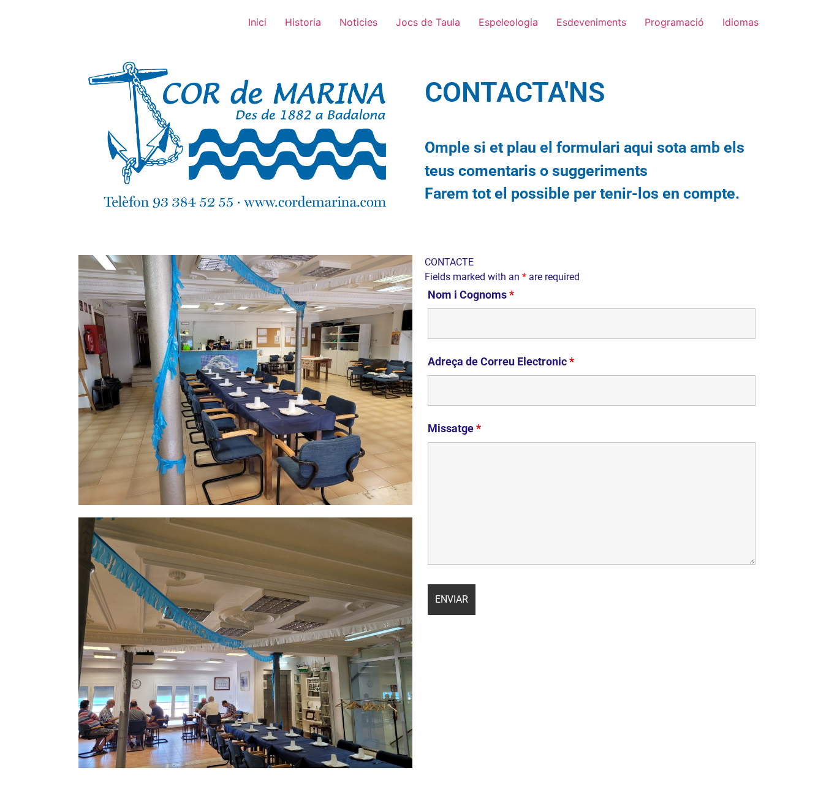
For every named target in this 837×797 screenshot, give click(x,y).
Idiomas (740, 22)
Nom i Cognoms (471, 295)
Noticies (358, 22)
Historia (303, 22)
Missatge (454, 428)
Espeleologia (508, 22)
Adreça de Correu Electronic (501, 362)
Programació (674, 22)
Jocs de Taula (428, 22)
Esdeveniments (591, 22)
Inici (257, 22)
